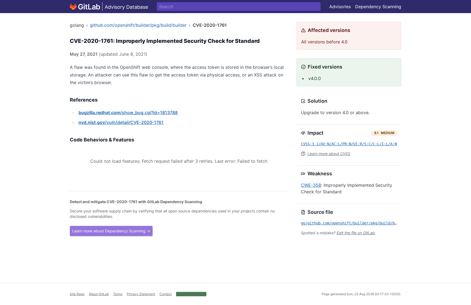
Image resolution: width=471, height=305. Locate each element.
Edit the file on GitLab (356, 232)
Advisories (340, 6)
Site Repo (77, 294)
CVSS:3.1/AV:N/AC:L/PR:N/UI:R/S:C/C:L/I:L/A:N (349, 144)
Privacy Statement (141, 294)
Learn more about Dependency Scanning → (111, 231)
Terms (117, 294)
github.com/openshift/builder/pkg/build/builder (138, 25)
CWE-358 (311, 185)
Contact (165, 294)
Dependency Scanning (378, 6)
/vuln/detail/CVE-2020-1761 (121, 122)
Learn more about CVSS (328, 153)
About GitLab (99, 294)
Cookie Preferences (191, 294)
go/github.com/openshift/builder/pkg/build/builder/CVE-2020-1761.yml (374, 223)
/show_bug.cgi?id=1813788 (128, 112)
